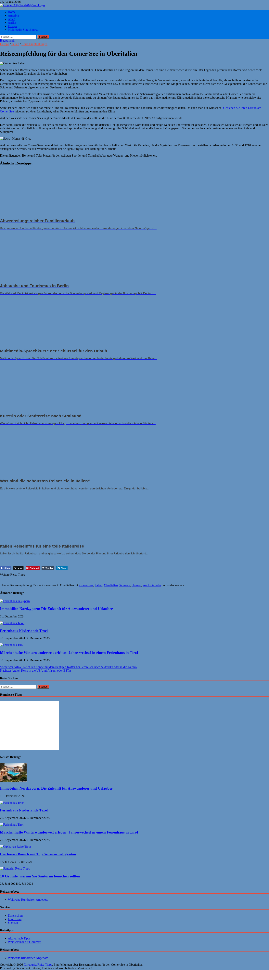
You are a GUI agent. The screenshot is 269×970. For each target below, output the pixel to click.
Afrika (12, 22)
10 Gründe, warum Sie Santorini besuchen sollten (40, 876)
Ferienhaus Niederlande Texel (24, 631)
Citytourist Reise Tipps (38, 964)
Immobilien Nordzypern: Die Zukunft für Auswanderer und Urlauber (56, 609)
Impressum (14, 919)
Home (12, 12)
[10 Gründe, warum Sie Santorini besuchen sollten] (15, 868)
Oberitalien (111, 585)
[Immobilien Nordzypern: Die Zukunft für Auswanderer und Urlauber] (15, 601)
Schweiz (124, 585)
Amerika (13, 15)
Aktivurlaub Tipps (19, 938)
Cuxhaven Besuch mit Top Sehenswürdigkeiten (38, 854)
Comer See (86, 585)
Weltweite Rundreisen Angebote (28, 899)
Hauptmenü (7, 40)
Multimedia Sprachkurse (23, 29)
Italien (15, 44)
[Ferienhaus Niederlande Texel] (12, 623)
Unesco (136, 585)
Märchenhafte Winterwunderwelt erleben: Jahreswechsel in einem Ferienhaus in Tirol (69, 653)
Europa (12, 26)
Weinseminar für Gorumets (24, 942)
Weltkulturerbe (152, 585)
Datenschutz (15, 915)
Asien (11, 19)
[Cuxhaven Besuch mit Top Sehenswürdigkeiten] (15, 846)
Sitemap (13, 922)
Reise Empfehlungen (34, 44)
